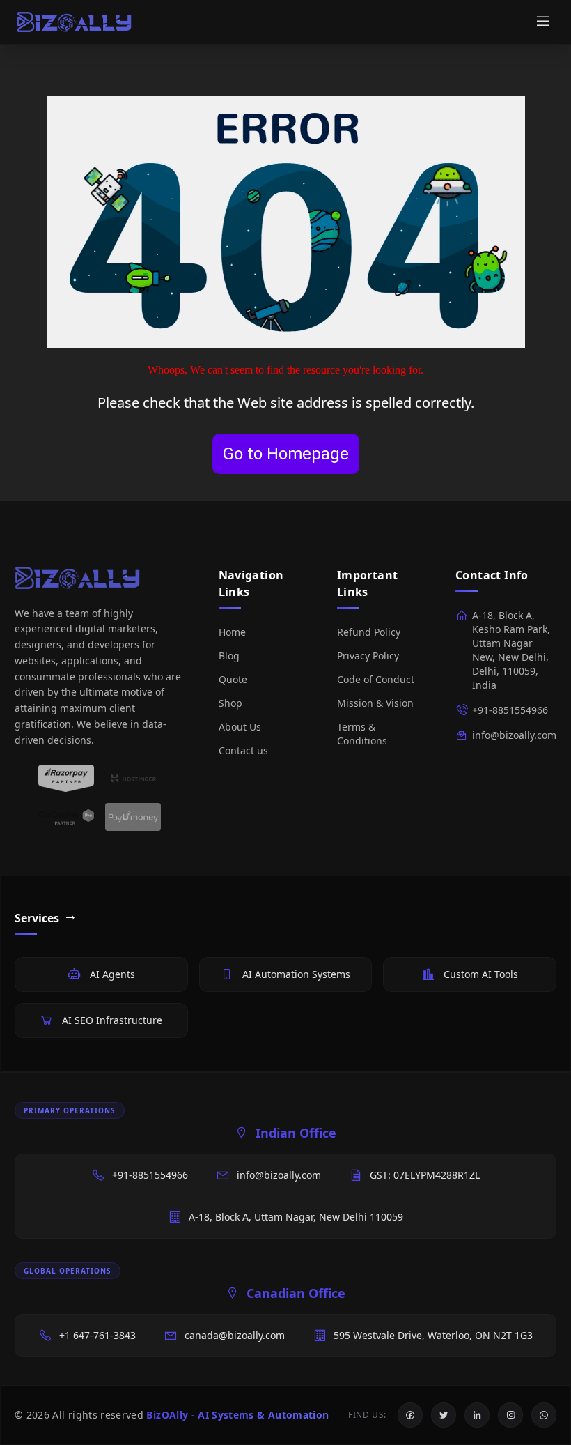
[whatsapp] (543, 1415)
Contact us (243, 750)
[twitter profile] (443, 1415)
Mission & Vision (375, 703)
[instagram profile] (510, 1415)
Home (232, 632)
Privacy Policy (368, 655)
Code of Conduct (375, 679)
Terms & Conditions (362, 733)
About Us (240, 726)
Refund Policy (368, 632)
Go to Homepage (286, 454)
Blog (229, 655)
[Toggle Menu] (543, 22)
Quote (233, 679)
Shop (230, 703)
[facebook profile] (410, 1415)
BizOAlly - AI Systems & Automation (237, 1414)
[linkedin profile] (477, 1415)
